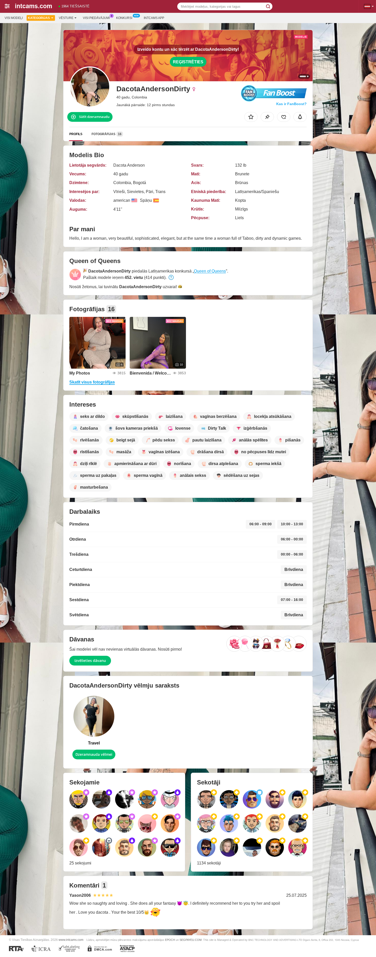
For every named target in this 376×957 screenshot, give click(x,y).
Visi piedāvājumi (96, 18)
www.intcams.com (71, 939)
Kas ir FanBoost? (291, 104)
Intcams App (154, 18)
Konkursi (124, 18)
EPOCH (170, 939)
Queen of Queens (210, 271)
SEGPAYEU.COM (191, 939)
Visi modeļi (14, 18)
